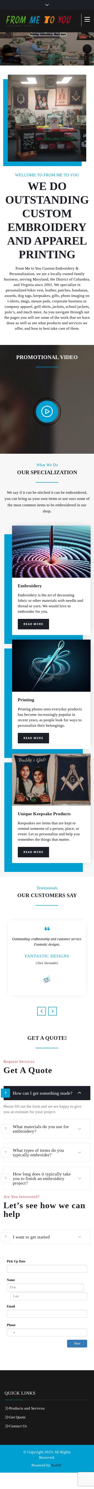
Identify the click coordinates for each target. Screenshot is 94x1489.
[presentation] (41, 1027)
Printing (26, 700)
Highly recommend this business (47, 970)
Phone (11, 1341)
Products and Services (27, 1424)
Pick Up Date (16, 1277)
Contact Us (18, 1442)
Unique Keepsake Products (44, 814)
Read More (33, 625)
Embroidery (30, 586)
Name (11, 1296)
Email (11, 1322)
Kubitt (56, 1481)
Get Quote (17, 1433)
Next (77, 1359)
